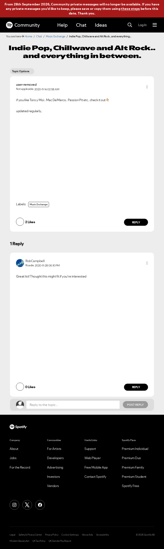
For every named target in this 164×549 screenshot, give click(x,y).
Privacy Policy (51, 534)
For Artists (54, 448)
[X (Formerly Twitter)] (27, 505)
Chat (81, 25)
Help (62, 25)
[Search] (129, 25)
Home (28, 36)
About (14, 448)
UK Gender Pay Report (60, 541)
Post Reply (135, 405)
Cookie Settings (70, 534)
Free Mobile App (96, 467)
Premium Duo (131, 458)
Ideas (101, 25)
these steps (130, 8)
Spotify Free (130, 486)
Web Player (92, 458)
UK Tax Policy (38, 541)
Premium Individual (135, 448)
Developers (55, 458)
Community (27, 25)
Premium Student (134, 476)
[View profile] (20, 262)
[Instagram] (14, 505)
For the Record (20, 467)
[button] (147, 87)
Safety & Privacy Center (30, 534)
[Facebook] (40, 505)
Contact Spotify (95, 476)
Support (90, 448)
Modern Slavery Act (19, 541)
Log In (142, 25)
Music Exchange (55, 36)
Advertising (55, 467)
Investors (53, 476)
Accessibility (102, 534)
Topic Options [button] (20, 71)
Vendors (53, 486)
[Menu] (154, 25)
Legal (12, 534)
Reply (136, 222)
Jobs (13, 458)
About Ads (87, 534)
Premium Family (133, 467)
